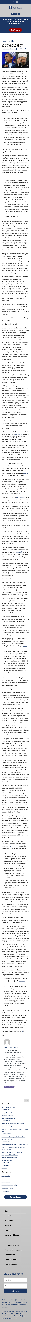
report (19, 170)
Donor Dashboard (12, 1235)
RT (22, 1031)
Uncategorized (6, 1191)
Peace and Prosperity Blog (9, 1185)
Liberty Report (11, 1264)
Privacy (4, 1311)
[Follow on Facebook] (12, 14)
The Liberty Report (7, 1188)
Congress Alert (6, 1176)
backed (25, 473)
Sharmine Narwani (9, 49)
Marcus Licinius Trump (8, 1118)
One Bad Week (6, 1166)
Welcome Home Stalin (8, 1107)
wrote (25, 646)
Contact (8, 1230)
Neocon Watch (6, 1182)
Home (7, 1211)
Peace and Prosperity (13, 1250)
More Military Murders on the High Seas (13, 1123)
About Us (8, 1216)
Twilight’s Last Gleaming (9, 1113)
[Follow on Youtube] (19, 14)
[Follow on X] (15, 14)
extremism (20, 497)
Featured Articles (8, 41)
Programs (9, 1221)
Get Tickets (15, 30)
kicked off (19, 552)
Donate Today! (15, 1197)
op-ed (11, 846)
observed (22, 981)
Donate (8, 1225)
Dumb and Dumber (7, 1160)
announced (19, 434)
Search (27, 1100)
